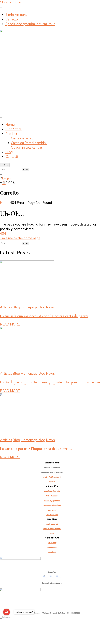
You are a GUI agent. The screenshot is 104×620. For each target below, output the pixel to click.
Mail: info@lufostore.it (52, 477)
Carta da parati (22, 138)
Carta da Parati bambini (29, 143)
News (50, 307)
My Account (52, 547)
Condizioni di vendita (52, 491)
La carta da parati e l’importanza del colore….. (36, 448)
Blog (9, 152)
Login (6, 178)
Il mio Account (16, 15)
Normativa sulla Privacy (52, 505)
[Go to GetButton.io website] (6, 617)
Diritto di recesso (52, 496)
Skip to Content (12, 2)
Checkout (52, 552)
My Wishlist (52, 543)
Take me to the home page (20, 238)
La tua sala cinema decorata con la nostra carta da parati (44, 316)
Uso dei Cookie (52, 515)
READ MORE (10, 324)
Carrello (11, 19)
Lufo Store (13, 129)
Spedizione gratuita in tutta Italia (30, 24)
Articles (6, 307)
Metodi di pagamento (52, 501)
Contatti (11, 156)
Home (10, 124)
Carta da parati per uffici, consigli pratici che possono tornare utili (52, 382)
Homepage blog (33, 307)
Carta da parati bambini (52, 529)
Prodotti (11, 133)
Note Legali (52, 510)
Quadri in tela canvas (27, 147)
